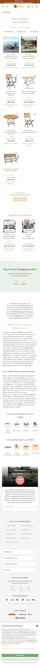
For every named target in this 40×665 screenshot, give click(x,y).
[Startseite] (19, 7)
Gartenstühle (8, 32)
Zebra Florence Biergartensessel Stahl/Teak (11, 93)
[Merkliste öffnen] (33, 6)
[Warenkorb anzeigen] (37, 6)
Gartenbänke (11, 538)
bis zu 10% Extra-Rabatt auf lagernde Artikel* (19, 2)
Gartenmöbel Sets (27, 526)
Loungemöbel (11, 530)
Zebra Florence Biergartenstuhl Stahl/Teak (29, 131)
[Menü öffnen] (3, 6)
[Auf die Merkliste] (16, 38)
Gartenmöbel (30, 341)
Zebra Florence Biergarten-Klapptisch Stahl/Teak (29, 92)
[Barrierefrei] (29, 6)
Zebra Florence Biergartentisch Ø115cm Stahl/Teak (11, 132)
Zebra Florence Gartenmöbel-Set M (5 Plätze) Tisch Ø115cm (11, 56)
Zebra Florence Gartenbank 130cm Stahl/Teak (11, 170)
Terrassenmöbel (26, 534)
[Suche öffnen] (7, 6)
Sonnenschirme (12, 542)
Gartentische (21, 32)
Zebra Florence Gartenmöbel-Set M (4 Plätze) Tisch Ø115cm (29, 56)
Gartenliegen (25, 538)
